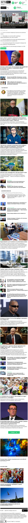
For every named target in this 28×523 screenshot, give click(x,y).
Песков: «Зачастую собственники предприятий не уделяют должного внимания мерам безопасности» (14, 68)
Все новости (3, 48)
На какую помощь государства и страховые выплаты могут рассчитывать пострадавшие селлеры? (17, 368)
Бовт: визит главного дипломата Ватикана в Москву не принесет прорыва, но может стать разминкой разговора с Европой (13, 119)
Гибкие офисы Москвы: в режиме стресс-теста (13, 269)
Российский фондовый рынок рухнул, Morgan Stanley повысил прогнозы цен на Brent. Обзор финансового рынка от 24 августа (17, 296)
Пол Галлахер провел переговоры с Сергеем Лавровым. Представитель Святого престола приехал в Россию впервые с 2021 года (13, 123)
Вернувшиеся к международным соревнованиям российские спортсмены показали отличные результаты (16, 363)
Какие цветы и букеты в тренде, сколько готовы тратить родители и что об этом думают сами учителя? (12, 399)
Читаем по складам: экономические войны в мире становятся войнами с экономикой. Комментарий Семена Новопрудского (13, 146)
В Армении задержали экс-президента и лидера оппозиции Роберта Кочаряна (16, 203)
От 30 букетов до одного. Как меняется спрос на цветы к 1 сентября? (13, 397)
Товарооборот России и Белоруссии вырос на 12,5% (14, 46)
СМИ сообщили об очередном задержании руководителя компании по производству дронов (17, 83)
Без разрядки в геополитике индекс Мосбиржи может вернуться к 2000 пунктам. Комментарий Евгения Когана (16, 280)
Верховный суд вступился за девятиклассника (13, 241)
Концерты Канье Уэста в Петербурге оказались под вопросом (13, 319)
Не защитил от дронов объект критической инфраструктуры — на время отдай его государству (12, 347)
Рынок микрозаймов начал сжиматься (16, 213)
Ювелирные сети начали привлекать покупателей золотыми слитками (16, 182)
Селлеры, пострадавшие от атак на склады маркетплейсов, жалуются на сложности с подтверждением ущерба (13, 25)
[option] (14, 447)
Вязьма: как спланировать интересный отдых (13, 172)
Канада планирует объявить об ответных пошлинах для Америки (17, 219)
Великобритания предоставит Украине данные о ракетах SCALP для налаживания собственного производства (14, 422)
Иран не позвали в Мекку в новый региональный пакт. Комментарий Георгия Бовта (17, 290)
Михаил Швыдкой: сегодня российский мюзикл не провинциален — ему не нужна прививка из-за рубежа (17, 209)
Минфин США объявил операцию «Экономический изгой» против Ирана (16, 187)
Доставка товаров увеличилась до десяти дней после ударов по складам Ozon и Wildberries (17, 285)
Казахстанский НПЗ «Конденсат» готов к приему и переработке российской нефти (17, 77)
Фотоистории (3, 466)
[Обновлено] (14, 99)
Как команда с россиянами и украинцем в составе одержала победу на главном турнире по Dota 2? (17, 358)
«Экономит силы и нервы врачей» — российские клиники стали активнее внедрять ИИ (16, 374)
